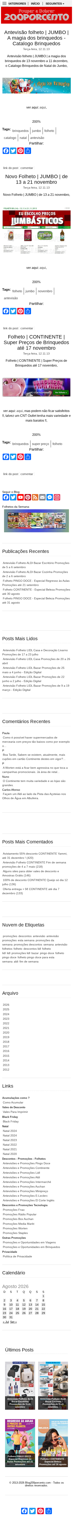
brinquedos (20, 131)
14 (37, 1304)
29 (43, 1313)
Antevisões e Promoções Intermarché (27, 1181)
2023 (6, 1018)
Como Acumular (13, 1102)
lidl (8, 953)
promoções (10, 936)
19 (24, 1308)
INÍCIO (35, 3)
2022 (6, 1023)
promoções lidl (21, 953)
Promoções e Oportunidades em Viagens (29, 1242)
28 (37, 1313)
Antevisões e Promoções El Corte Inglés (28, 1200)
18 (17, 1308)
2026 (6, 1004)
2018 (6, 1041)
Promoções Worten (15, 1228)
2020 (6, 1032)
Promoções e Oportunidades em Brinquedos (31, 1247)
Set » (13, 1321)
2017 (6, 1046)
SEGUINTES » (55, 3)
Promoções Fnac (14, 1209)
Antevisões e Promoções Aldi (21, 1177)
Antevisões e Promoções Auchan (24, 1186)
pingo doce (47, 953)
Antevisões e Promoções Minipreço (25, 1191)
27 (30, 1313)
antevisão (37, 138)
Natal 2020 (10, 1153)
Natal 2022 (10, 1144)
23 (4, 1313)
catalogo (10, 138)
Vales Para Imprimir (15, 1111)
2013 (6, 1065)
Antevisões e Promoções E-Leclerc (25, 1195)
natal (23, 138)
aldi (16, 961)
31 (11, 1317)
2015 (6, 1055)
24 (11, 1313)
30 (4, 1317)
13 (30, 1304)
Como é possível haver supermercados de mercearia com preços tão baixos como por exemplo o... (36, 741)
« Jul (6, 1321)
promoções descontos (28, 944)
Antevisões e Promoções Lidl (21, 1172)
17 (11, 1308)
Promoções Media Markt (18, 1223)
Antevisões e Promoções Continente (26, 1167)
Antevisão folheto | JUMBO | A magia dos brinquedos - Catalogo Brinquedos (36, 38)
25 (17, 1313)
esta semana (26, 940)
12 (24, 1304)
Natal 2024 (10, 1130)
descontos (25, 936)
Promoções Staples (15, 1233)
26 (24, 1313)
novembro (45, 291)
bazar (35, 953)
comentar (26, 168)
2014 (6, 1060)
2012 (6, 1069)
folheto (49, 131)
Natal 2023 (10, 1140)
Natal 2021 (10, 1149)
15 (43, 1304)
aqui (43, 107)
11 (17, 1304)
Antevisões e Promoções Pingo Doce (26, 1163)
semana (48, 944)
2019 (6, 1037)
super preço (40, 444)
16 (4, 1308)
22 (43, 1308)
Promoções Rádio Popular (19, 1214)
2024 (6, 1014)
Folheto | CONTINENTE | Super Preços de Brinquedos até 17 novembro (36, 342)
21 (37, 1308)
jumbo (36, 131)
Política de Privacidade (17, 1256)
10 (11, 1304)
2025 (6, 1009)
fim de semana (29, 961)
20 (30, 1308)
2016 (6, 1051)
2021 (6, 1028)
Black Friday (11, 1121)
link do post (10, 168)
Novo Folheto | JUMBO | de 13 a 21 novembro (36, 179)
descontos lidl (32, 948)
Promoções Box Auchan (18, 1219)
